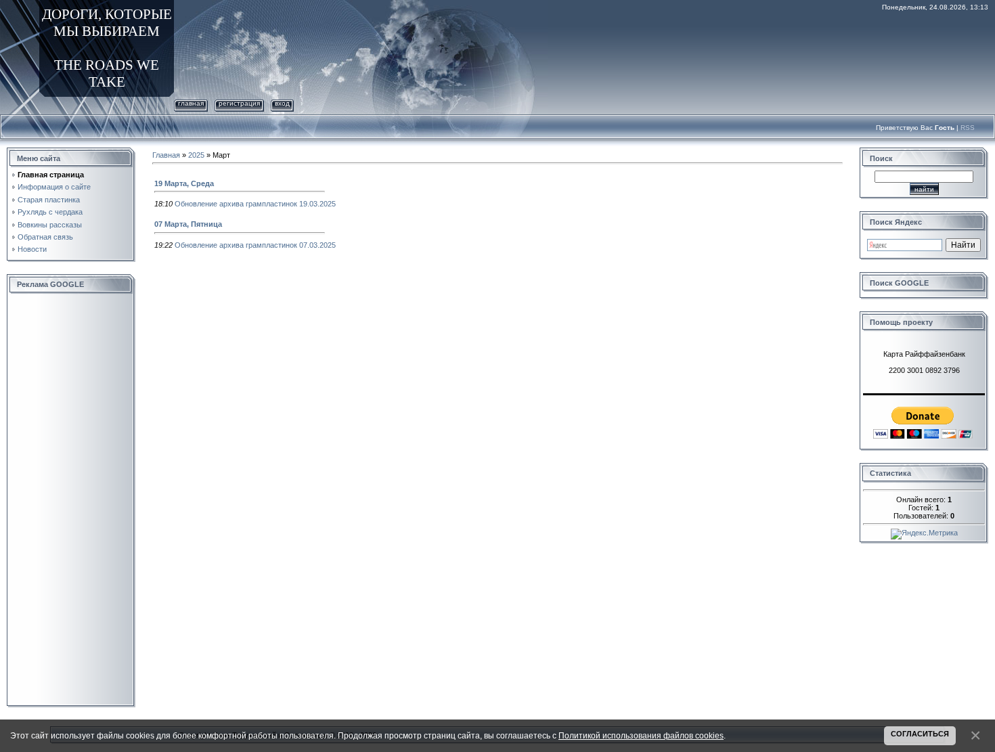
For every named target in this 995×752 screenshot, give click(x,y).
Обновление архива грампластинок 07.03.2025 (255, 245)
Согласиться (920, 734)
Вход (282, 103)
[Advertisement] (71, 500)
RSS (967, 127)
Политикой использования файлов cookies (641, 735)
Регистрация (239, 103)
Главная (191, 103)
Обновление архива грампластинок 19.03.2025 (255, 204)
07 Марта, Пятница (188, 224)
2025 (196, 155)
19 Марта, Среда (184, 183)
